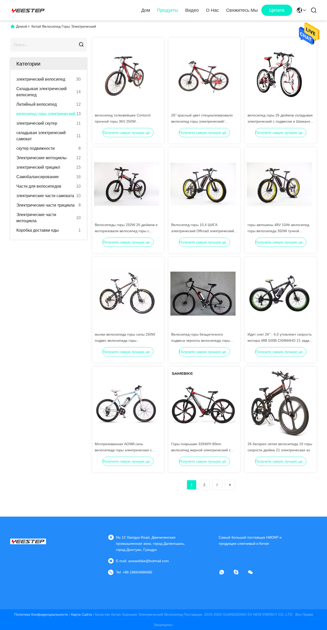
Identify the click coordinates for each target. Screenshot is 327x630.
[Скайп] (239, 572)
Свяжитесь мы (242, 10)
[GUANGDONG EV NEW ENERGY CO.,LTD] (28, 10)
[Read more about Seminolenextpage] (217, 484)
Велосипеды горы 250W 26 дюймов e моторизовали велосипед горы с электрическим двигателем (126, 231)
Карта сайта (81, 614)
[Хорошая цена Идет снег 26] (279, 293)
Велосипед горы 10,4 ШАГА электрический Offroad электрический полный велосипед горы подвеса (202, 231)
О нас (212, 10)
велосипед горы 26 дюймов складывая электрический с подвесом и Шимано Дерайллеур (280, 121)
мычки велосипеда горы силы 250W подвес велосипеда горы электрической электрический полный (126, 340)
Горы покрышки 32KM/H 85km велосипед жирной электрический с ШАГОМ (201, 450)
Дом (145, 10)
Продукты (167, 10)
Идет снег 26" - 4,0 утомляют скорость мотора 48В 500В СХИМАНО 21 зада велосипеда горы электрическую (280, 340)
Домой (21, 26)
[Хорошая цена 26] (203, 74)
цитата (276, 10)
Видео (192, 10)
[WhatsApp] (225, 572)
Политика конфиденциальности (41, 614)
